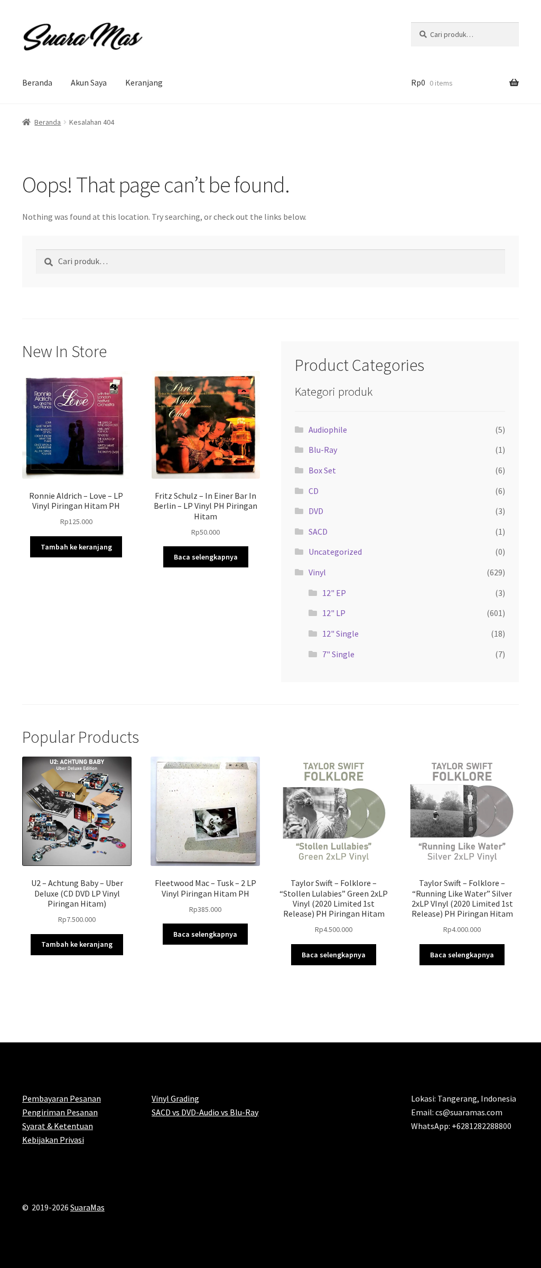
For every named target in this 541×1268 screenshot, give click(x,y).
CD (314, 491)
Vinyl (317, 572)
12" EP (334, 593)
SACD (318, 531)
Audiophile (328, 429)
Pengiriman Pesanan (60, 1112)
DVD (316, 511)
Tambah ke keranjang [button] (76, 547)
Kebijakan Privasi (53, 1139)
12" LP (334, 613)
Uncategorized (335, 551)
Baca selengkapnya (206, 557)
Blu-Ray (323, 449)
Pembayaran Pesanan (61, 1098)
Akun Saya (89, 82)
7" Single (338, 654)
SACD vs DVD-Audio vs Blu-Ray (205, 1112)
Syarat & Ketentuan (57, 1126)
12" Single (340, 633)
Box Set (322, 470)
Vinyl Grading (175, 1098)
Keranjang (144, 82)
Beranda (37, 82)
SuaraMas (87, 1207)
